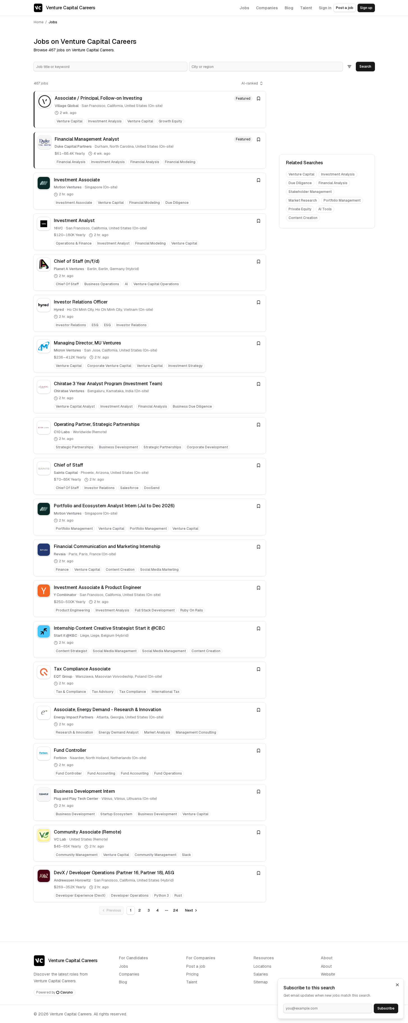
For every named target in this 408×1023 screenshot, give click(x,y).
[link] (150, 109)
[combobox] (110, 66)
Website (328, 974)
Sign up (366, 7)
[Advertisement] (327, 114)
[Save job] (258, 98)
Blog (123, 982)
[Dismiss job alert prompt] (397, 985)
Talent (191, 982)
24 (175, 910)
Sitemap (260, 982)
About (326, 966)
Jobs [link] (53, 22)
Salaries (260, 974)
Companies (129, 974)
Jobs (123, 966)
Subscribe (386, 1008)
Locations (262, 966)
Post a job (344, 7)
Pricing (192, 974)
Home (38, 22)
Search (365, 66)
